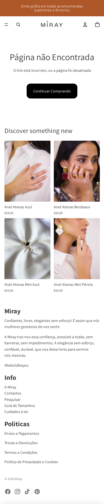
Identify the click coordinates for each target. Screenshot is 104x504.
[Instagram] (17, 491)
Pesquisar (12, 399)
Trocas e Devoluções (21, 442)
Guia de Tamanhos (19, 405)
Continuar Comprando (52, 91)
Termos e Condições (20, 452)
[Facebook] (7, 491)
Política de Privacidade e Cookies (31, 461)
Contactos (12, 393)
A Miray (10, 387)
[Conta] (85, 24)
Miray (18, 479)
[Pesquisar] (18, 24)
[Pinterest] (37, 491)
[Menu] (6, 24)
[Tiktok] (27, 491)
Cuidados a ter (16, 411)
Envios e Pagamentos (21, 433)
